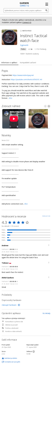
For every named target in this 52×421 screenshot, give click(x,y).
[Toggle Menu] (49, 245)
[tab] (9, 62)
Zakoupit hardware (9, 305)
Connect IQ (26, 22)
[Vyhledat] (46, 10)
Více (10, 98)
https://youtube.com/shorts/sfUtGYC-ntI (26, 79)
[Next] (48, 106)
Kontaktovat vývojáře (12, 362)
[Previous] (45, 106)
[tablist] (26, 62)
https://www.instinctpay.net (23, 75)
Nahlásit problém (10, 358)
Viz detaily (46, 313)
